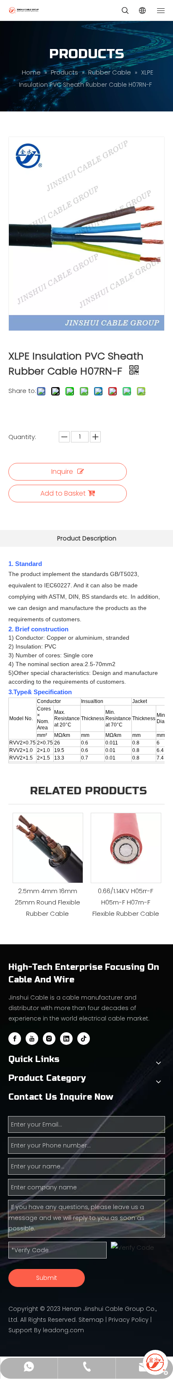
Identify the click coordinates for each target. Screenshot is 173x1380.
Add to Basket (63, 493)
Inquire (62, 471)
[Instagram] (49, 1038)
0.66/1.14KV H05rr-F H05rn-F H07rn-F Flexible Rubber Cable (125, 902)
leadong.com (63, 1330)
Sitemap (91, 1319)
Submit (46, 1278)
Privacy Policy (128, 1319)
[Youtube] (32, 1038)
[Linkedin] (66, 1038)
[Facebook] (14, 1038)
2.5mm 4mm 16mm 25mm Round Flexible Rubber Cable (47, 902)
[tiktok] (83, 1038)
